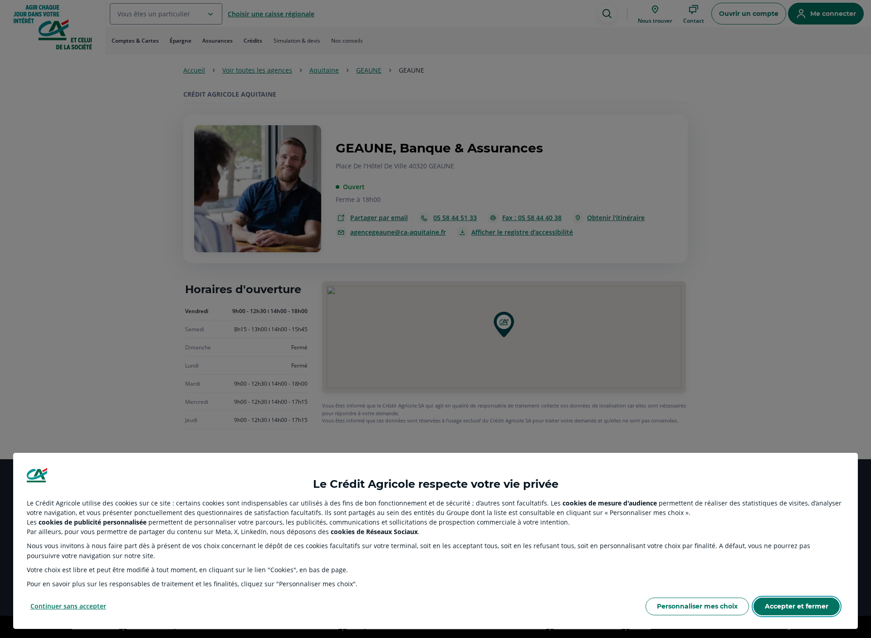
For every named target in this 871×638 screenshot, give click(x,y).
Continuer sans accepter (68, 606)
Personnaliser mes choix (697, 606)
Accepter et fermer (796, 606)
